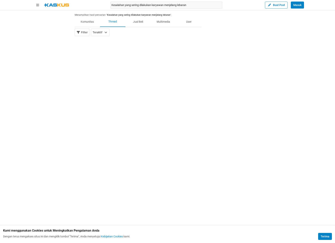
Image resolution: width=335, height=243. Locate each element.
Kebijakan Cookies (112, 236)
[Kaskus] (56, 5)
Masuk (297, 5)
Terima (325, 236)
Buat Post (279, 5)
